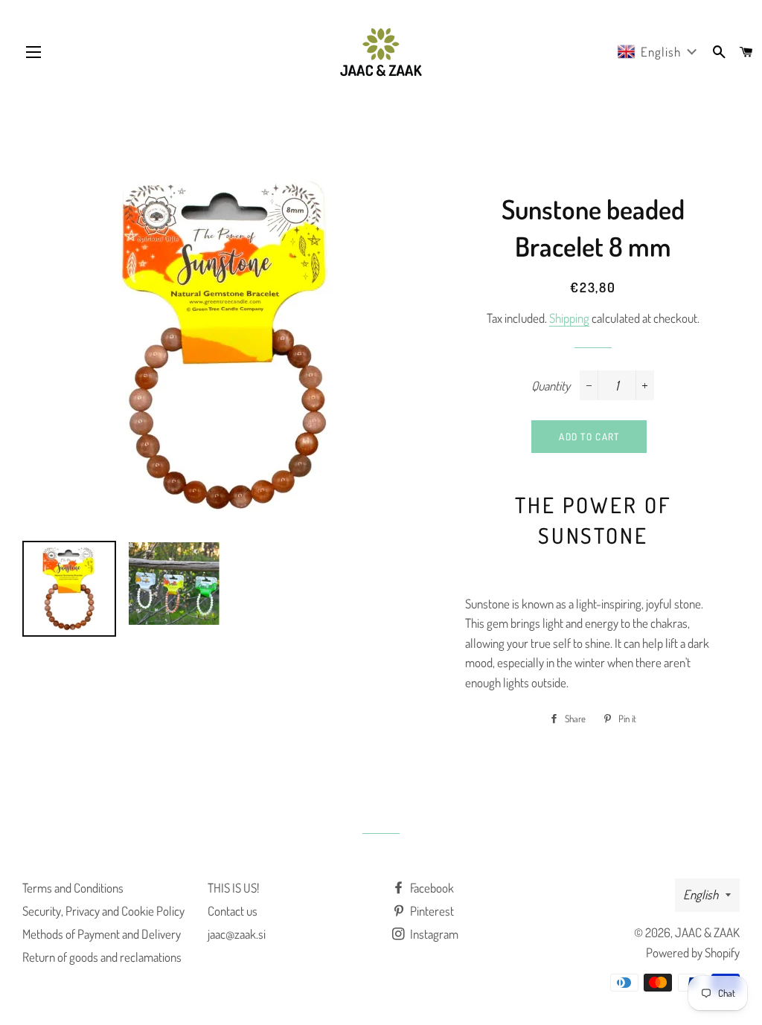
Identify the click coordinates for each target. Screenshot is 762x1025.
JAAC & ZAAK (707, 932)
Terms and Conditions (73, 888)
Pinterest (431, 911)
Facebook (431, 888)
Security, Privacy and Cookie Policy (103, 911)
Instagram (433, 934)
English (700, 894)
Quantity (550, 385)
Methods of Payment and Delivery (101, 934)
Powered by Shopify (693, 952)
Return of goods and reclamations (102, 957)
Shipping (569, 318)
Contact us (232, 911)
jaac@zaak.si (237, 934)
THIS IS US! (233, 888)
